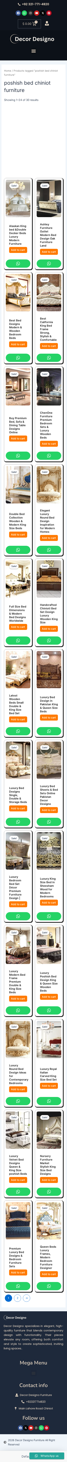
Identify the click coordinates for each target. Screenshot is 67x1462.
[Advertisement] (33, 137)
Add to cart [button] (18, 249)
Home (7, 70)
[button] (33, 50)
